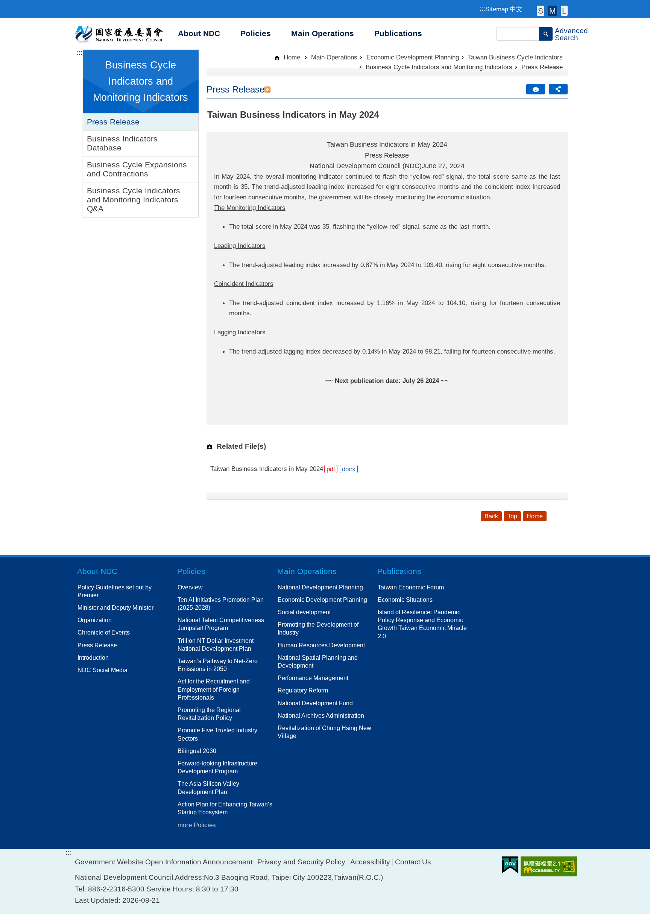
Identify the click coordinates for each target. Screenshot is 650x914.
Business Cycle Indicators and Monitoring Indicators (439, 67)
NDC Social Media (102, 670)
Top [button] (512, 516)
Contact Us (413, 862)
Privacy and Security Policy (301, 862)
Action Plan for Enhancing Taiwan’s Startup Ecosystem (225, 808)
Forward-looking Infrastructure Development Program (217, 767)
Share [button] (558, 89)
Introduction (93, 657)
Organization (94, 619)
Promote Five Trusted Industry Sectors (217, 734)
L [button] (564, 10)
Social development (304, 612)
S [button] (540, 10)
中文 (516, 9)
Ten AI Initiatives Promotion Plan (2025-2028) (221, 603)
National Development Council (119, 33)
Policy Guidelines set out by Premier (114, 591)
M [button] (552, 10)
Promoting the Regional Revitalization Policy (209, 713)
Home (291, 57)
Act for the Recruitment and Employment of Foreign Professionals (214, 689)
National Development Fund (315, 703)
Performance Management (313, 677)
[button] (546, 34)
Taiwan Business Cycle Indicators (515, 57)
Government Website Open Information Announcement (163, 862)
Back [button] (491, 516)
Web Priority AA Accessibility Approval (549, 866)
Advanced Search (571, 34)
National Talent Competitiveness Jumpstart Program (221, 623)
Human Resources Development (321, 645)
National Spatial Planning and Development (318, 661)
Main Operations (334, 57)
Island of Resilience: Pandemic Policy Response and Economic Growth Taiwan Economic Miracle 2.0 (422, 624)
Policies (191, 571)
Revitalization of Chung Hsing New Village (324, 731)
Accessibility (370, 862)
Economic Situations (405, 599)
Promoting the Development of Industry (318, 628)
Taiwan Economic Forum (411, 587)
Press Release (113, 121)
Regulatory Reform (303, 690)
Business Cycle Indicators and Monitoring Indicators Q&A (133, 199)
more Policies (197, 825)
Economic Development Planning (412, 57)
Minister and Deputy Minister (115, 607)
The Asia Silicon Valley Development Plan (208, 787)
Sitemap (496, 9)
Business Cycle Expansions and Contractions (137, 169)
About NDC (97, 571)
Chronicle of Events (103, 632)
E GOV (510, 864)
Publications (399, 571)
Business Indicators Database (122, 143)
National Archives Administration (321, 715)
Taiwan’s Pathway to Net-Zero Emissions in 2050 (218, 664)
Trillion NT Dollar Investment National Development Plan (216, 644)
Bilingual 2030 (197, 750)
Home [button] (535, 516)
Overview (190, 587)
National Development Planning (320, 587)
